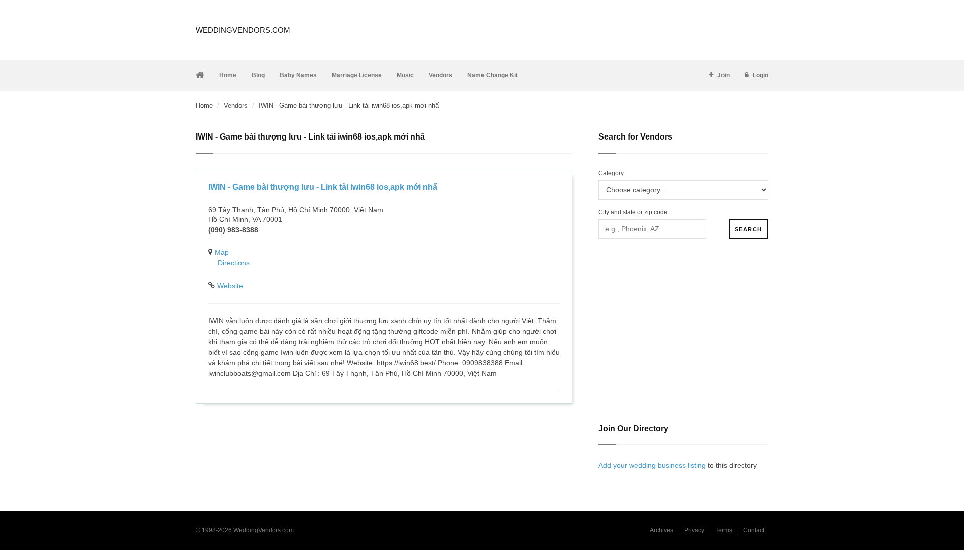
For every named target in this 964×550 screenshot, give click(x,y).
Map (222, 252)
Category (611, 173)
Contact (753, 530)
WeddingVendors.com (243, 30)
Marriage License (357, 75)
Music (405, 75)
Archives (661, 530)
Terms (723, 530)
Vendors (440, 75)
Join (723, 75)
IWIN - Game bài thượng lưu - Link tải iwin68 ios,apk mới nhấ (322, 187)
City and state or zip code (632, 212)
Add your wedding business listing (652, 465)
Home (227, 75)
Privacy (694, 530)
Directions (234, 263)
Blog (258, 75)
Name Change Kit (492, 75)
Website (230, 286)
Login (760, 75)
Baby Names (298, 75)
